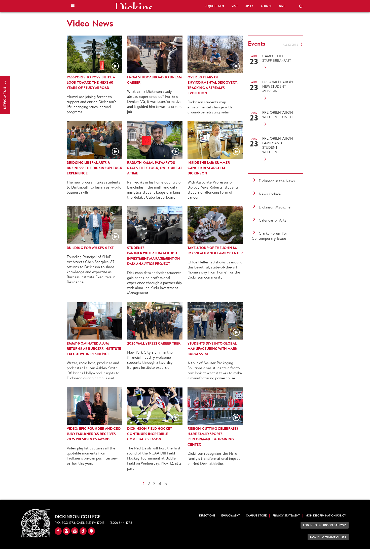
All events (291, 45)
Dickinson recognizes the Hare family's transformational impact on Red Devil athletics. (214, 458)
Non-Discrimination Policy (326, 515)
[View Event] (277, 68)
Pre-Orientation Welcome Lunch (277, 114)
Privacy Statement (286, 515)
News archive (270, 194)
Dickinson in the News (277, 180)
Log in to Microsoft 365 (328, 537)
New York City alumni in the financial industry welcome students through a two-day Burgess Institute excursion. (150, 360)
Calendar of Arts (272, 220)
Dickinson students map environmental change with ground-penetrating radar (210, 107)
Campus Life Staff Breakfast (276, 58)
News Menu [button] (5, 97)
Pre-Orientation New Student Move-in (277, 86)
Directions (207, 515)
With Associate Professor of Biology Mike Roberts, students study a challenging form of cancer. (213, 190)
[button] (73, 6)
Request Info (214, 6)
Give (282, 6)
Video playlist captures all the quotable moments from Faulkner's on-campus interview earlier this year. (92, 456)
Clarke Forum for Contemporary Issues (269, 236)
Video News (90, 23)
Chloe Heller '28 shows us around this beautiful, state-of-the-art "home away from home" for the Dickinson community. (215, 270)
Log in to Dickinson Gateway (324, 525)
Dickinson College (133, 5)
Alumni (266, 6)
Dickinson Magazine (274, 207)
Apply (249, 6)
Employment (230, 515)
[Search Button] (300, 7)
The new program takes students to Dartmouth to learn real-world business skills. (94, 187)
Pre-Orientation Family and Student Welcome (277, 145)
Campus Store (256, 515)
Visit (235, 6)
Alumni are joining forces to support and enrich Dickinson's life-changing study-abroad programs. (91, 104)
